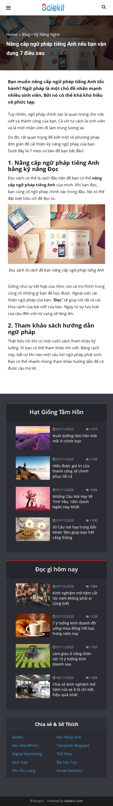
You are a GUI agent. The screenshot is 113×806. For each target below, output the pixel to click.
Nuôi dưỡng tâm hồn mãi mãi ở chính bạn (75, 438)
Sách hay (20, 762)
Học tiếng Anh (68, 737)
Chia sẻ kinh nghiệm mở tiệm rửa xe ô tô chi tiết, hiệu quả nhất (74, 689)
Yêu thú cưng (23, 770)
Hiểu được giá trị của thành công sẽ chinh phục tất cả (71, 471)
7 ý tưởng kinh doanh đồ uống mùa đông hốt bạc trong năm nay (74, 628)
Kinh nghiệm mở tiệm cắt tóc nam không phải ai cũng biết (75, 598)
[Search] (104, 7)
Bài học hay (66, 762)
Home (11, 34)
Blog (26, 34)
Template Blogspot (72, 745)
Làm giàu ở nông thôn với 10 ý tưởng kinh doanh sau (72, 659)
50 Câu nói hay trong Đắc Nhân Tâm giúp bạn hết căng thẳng (75, 532)
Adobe (17, 737)
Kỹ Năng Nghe (47, 34)
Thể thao (64, 753)
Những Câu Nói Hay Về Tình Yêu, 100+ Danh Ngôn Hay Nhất (73, 501)
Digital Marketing (27, 753)
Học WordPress (25, 745)
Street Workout (69, 770)
